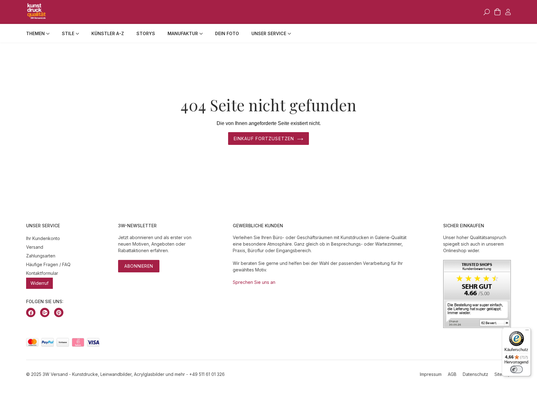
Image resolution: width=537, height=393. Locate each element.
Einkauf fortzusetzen (264, 138)
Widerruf (39, 283)
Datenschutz (475, 374)
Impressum (431, 374)
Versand (34, 247)
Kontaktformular (42, 273)
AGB (452, 374)
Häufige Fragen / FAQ (48, 264)
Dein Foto (227, 33)
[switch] (516, 369)
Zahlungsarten (40, 255)
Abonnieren (138, 266)
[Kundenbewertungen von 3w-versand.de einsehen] (477, 326)
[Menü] (527, 331)
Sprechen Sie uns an (254, 282)
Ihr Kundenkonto (43, 238)
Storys (145, 33)
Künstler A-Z (107, 33)
